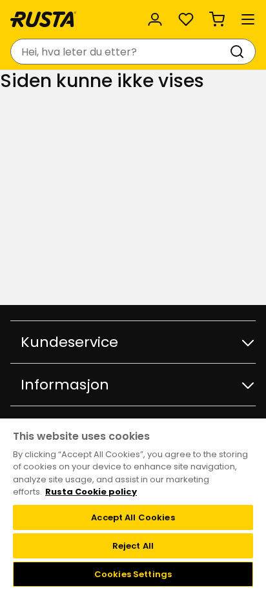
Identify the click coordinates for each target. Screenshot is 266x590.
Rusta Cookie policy (91, 492)
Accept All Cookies (132, 517)
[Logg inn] (154, 19)
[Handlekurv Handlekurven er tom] (216, 19)
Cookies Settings (133, 574)
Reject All (133, 546)
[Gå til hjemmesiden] (43, 19)
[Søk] (239, 51)
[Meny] (247, 19)
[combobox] (120, 51)
